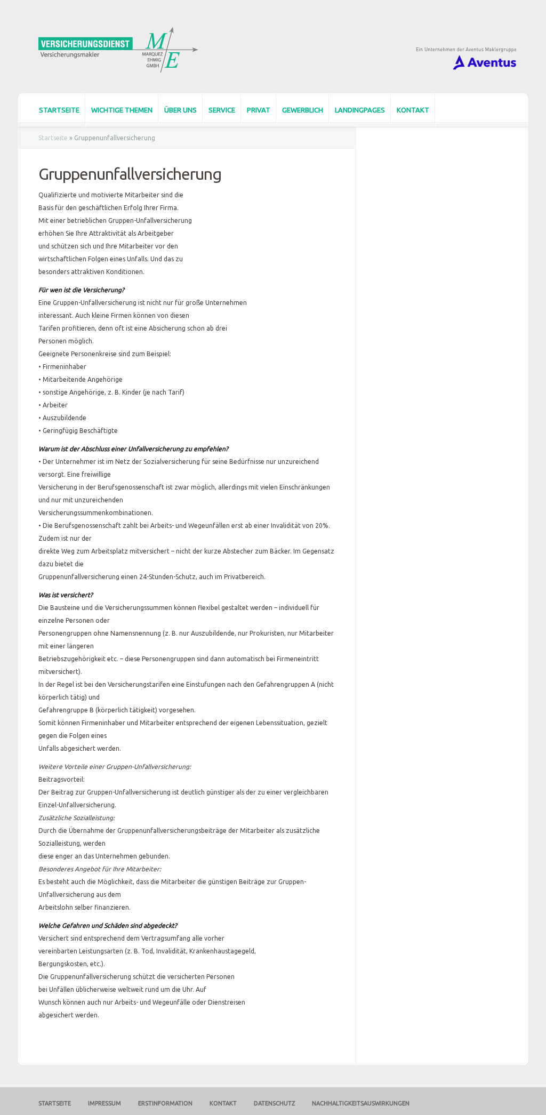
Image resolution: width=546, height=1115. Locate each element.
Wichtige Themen (121, 110)
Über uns (180, 110)
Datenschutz (274, 1103)
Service (221, 110)
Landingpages (360, 110)
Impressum (104, 1103)
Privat (258, 110)
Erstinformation (165, 1103)
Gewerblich (302, 110)
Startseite (59, 110)
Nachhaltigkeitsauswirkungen (361, 1103)
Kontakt (413, 110)
